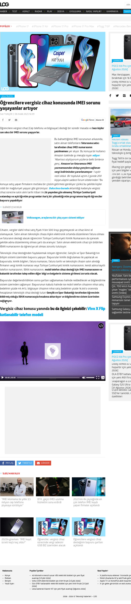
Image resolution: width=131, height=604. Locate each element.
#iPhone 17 (22, 26)
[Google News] (92, 120)
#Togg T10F (103, 26)
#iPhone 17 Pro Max (83, 26)
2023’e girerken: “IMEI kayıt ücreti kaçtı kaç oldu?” (16, 541)
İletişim (8, 581)
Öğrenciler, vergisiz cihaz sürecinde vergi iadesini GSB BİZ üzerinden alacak (51, 542)
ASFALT (26, 11)
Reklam (8, 578)
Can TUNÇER (6, 114)
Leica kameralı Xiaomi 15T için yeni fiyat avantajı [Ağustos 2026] (59, 589)
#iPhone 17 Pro (59, 26)
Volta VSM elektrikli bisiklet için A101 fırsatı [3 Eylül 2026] (56, 581)
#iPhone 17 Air (40, 26)
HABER (3, 11)
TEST (14, 11)
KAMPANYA (112, 11)
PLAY (49, 11)
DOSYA (60, 11)
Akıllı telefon (7, 96)
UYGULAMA (75, 11)
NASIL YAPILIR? (93, 11)
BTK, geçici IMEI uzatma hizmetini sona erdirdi (50, 501)
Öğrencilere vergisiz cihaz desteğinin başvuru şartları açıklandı (88, 542)
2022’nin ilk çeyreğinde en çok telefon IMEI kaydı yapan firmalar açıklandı (87, 502)
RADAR (38, 11)
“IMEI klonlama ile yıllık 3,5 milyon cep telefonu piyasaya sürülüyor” (16, 502)
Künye (7, 576)
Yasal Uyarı (9, 584)
